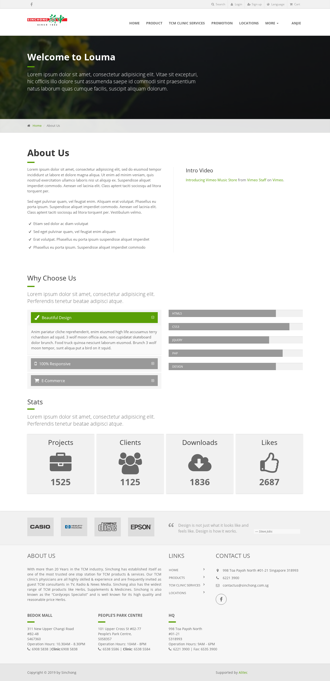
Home (37, 125)
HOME (173, 570)
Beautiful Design (57, 317)
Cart (297, 4)
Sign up (256, 4)
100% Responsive (55, 363)
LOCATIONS (177, 593)
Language (278, 4)
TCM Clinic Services (184, 585)
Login (238, 4)
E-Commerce (53, 380)
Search (220, 4)
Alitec (243, 672)
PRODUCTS (177, 578)
